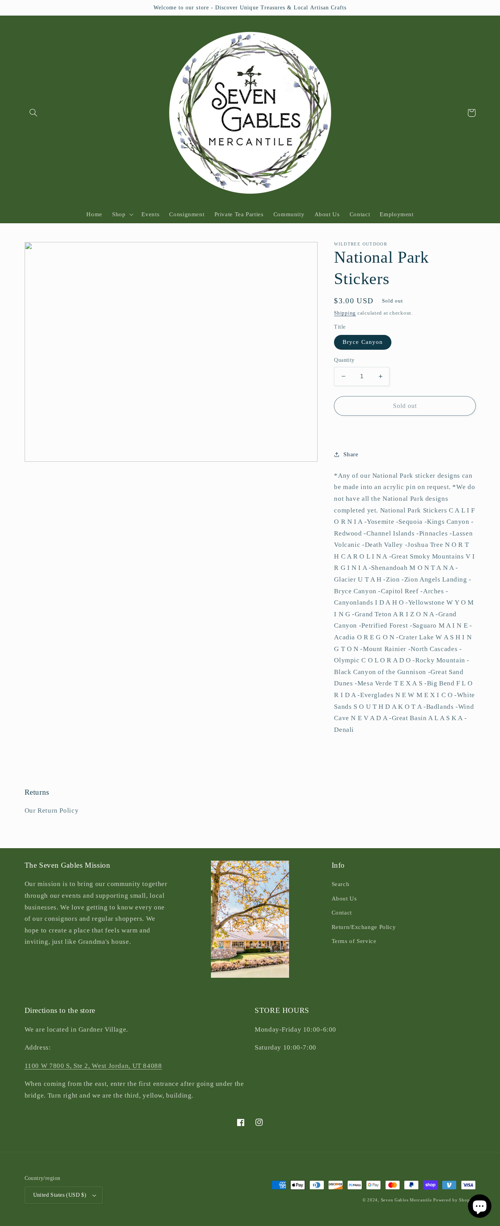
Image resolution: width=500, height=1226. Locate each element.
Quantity (344, 360)
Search (341, 884)
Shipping (345, 312)
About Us (344, 898)
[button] (34, 113)
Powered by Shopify (454, 1200)
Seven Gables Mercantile (406, 1200)
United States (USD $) (60, 1195)
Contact (342, 912)
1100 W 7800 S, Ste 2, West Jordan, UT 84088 (93, 1065)
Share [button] (350, 454)
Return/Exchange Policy (364, 927)
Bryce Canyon (363, 342)
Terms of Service (354, 941)
